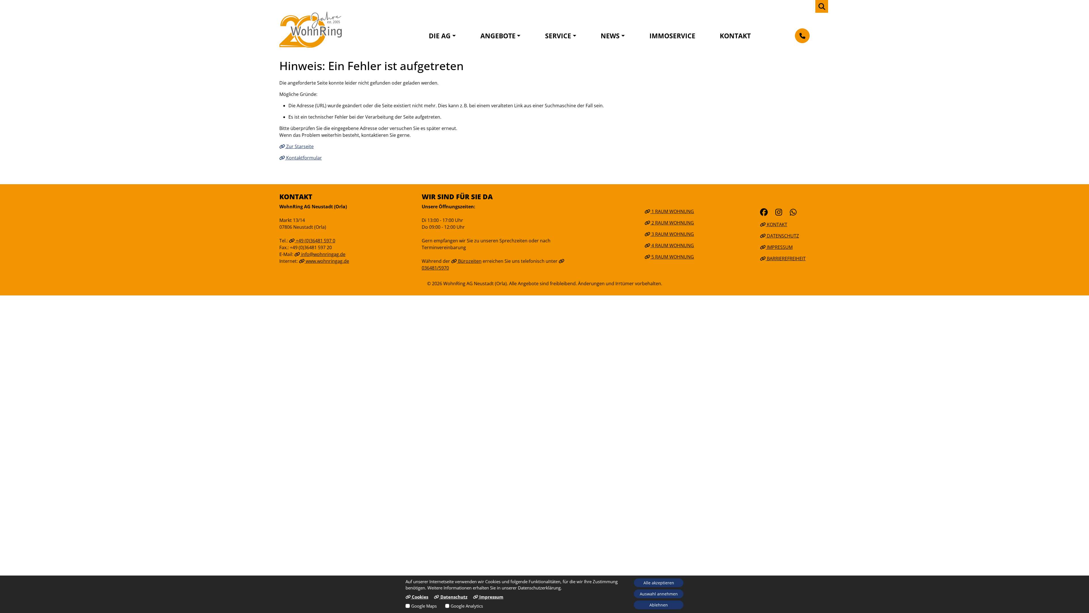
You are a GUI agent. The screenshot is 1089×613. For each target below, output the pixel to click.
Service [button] (558, 35)
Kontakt (735, 35)
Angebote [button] (498, 35)
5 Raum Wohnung (672, 257)
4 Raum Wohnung (672, 245)
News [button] (610, 35)
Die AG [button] (440, 35)
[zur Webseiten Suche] (821, 6)
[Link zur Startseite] (310, 29)
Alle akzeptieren (658, 582)
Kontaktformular (303, 158)
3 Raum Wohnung (672, 234)
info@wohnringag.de (322, 254)
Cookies (419, 597)
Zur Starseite (299, 146)
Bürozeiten (469, 261)
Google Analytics (467, 606)
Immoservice (672, 35)
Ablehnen (658, 605)
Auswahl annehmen (659, 594)
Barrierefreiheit (786, 258)
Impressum (779, 247)
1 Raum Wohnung (672, 211)
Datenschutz (782, 236)
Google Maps (424, 606)
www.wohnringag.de (327, 261)
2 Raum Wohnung (672, 223)
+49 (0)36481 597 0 (315, 241)
